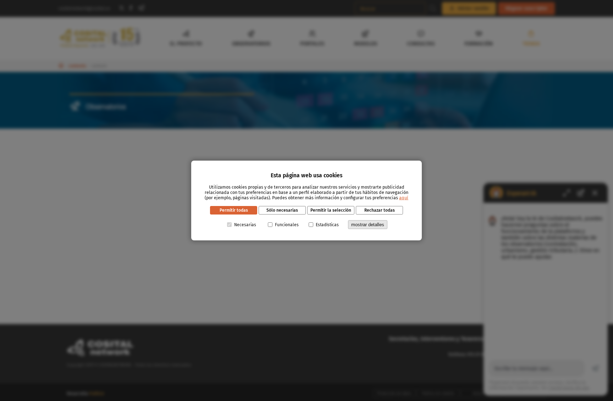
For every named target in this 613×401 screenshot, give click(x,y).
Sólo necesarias (282, 210)
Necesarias (245, 224)
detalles (367, 224)
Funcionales (287, 224)
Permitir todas (234, 210)
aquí (403, 197)
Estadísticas (327, 224)
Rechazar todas (379, 210)
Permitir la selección (330, 210)
